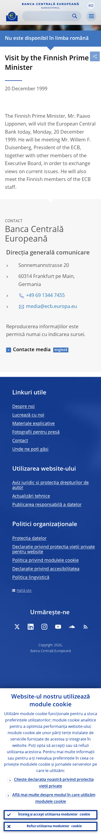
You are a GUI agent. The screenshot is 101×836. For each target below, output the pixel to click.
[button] (91, 5)
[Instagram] (44, 627)
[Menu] (91, 16)
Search (75, 16)
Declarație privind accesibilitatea (45, 569)
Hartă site (24, 590)
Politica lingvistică (30, 577)
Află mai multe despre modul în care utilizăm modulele (53, 798)
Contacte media (32, 350)
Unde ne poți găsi (30, 449)
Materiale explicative (33, 424)
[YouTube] (58, 627)
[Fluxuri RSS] (85, 627)
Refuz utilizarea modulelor (54, 826)
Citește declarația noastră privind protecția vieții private (54, 783)
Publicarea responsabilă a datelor (47, 505)
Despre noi (23, 406)
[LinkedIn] (31, 627)
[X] (17, 627)
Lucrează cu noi (28, 415)
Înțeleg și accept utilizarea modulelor (54, 814)
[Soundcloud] (72, 627)
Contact (20, 441)
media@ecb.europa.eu (51, 306)
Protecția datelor (29, 538)
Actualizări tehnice (31, 496)
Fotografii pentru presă (36, 432)
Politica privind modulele (45, 560)
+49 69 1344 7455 (45, 295)
